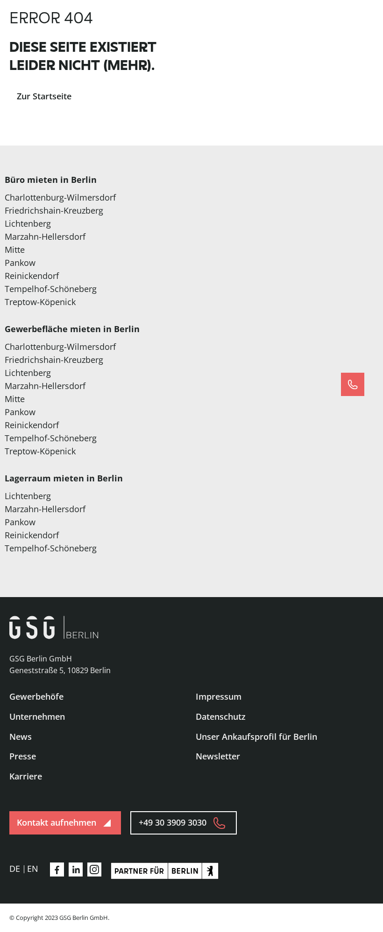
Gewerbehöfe (36, 696)
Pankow (20, 262)
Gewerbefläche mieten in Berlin (72, 328)
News (20, 736)
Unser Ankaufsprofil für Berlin (256, 736)
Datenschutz (221, 716)
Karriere (25, 776)
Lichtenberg (28, 223)
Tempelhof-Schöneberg (51, 288)
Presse (22, 756)
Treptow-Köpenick (40, 301)
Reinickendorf (32, 275)
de (14, 868)
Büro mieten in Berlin (51, 179)
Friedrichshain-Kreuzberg (54, 210)
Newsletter (218, 756)
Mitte (15, 249)
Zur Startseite (44, 96)
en (32, 868)
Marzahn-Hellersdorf (45, 236)
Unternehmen (37, 716)
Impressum (218, 696)
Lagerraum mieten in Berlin (64, 478)
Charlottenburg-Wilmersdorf (60, 197)
